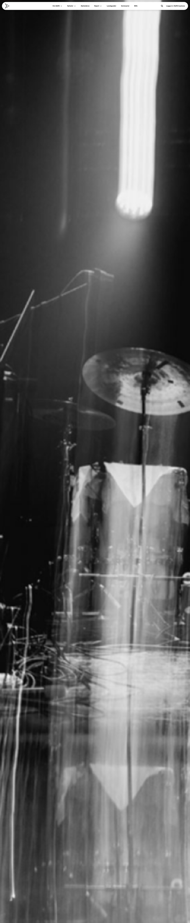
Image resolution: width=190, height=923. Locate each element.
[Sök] (162, 6)
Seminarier (125, 6)
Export (96, 6)
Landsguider (111, 6)
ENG (135, 6)
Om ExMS (56, 6)
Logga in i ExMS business (175, 6)
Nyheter (70, 6)
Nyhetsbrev (85, 6)
